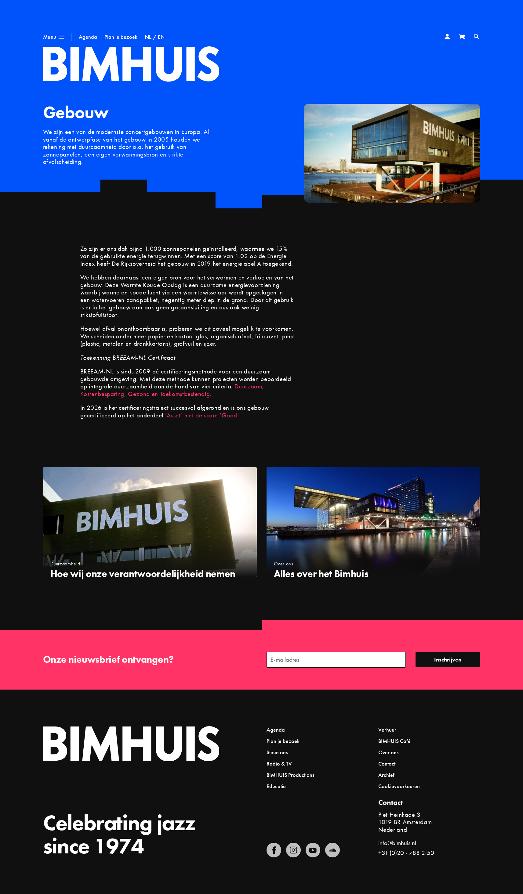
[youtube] (313, 850)
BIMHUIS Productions (290, 774)
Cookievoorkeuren (399, 786)
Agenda (88, 36)
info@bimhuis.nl (397, 843)
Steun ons (277, 752)
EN (161, 36)
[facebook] (274, 850)
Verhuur (387, 729)
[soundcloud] (332, 850)
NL (148, 36)
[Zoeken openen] (476, 36)
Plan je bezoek (120, 36)
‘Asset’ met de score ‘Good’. (203, 415)
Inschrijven (447, 659)
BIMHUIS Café (394, 740)
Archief (386, 774)
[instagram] (293, 850)
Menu (49, 36)
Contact (386, 763)
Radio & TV (279, 763)
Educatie (276, 786)
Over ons (388, 752)
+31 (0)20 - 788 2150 (406, 853)
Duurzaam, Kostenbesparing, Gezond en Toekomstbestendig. (172, 390)
